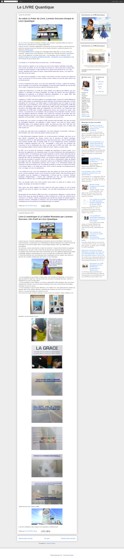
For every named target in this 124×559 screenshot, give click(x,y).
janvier (100, 86)
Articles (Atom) (51, 543)
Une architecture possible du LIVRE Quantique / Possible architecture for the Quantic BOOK (97, 202)
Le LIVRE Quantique (35, 7)
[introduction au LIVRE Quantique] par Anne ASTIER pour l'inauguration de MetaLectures (96, 267)
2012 (100, 91)
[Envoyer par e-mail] (42, 206)
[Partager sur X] (46, 206)
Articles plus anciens (68, 538)
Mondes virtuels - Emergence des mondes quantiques (97, 186)
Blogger (71, 555)
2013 (100, 81)
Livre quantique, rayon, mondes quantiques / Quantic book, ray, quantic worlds (91, 173)
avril (99, 84)
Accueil (46, 538)
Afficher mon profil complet (86, 115)
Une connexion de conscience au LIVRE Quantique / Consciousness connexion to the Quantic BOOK (93, 236)
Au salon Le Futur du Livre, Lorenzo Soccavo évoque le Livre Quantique (97, 128)
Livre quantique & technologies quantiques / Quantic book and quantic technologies (97, 218)
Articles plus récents (25, 538)
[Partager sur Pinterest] (49, 206)
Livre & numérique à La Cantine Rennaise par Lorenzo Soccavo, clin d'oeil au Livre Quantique (46, 217)
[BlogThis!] (44, 206)
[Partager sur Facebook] (47, 206)
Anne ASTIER (86, 89)
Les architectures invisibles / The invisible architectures (97, 159)
